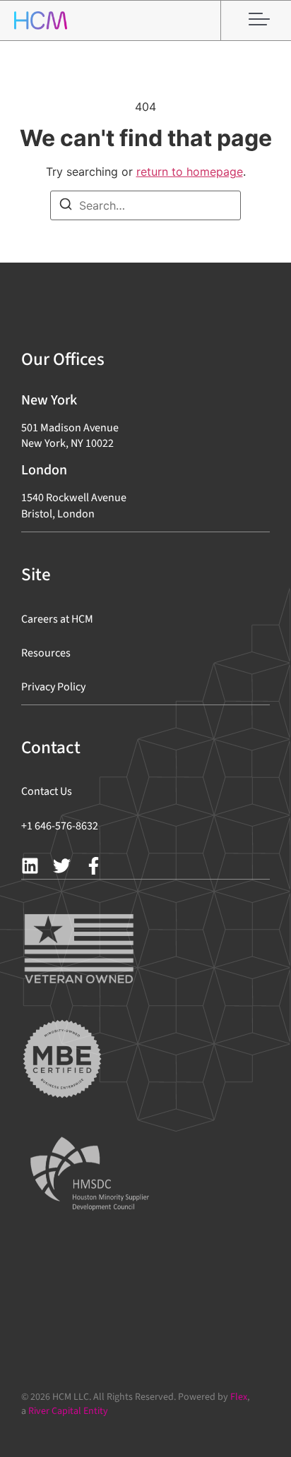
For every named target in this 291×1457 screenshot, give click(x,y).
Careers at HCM (57, 619)
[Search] (65, 206)
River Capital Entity (68, 1411)
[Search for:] (145, 205)
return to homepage (189, 171)
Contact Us (46, 791)
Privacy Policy (53, 687)
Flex (238, 1397)
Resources (46, 653)
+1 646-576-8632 (59, 826)
